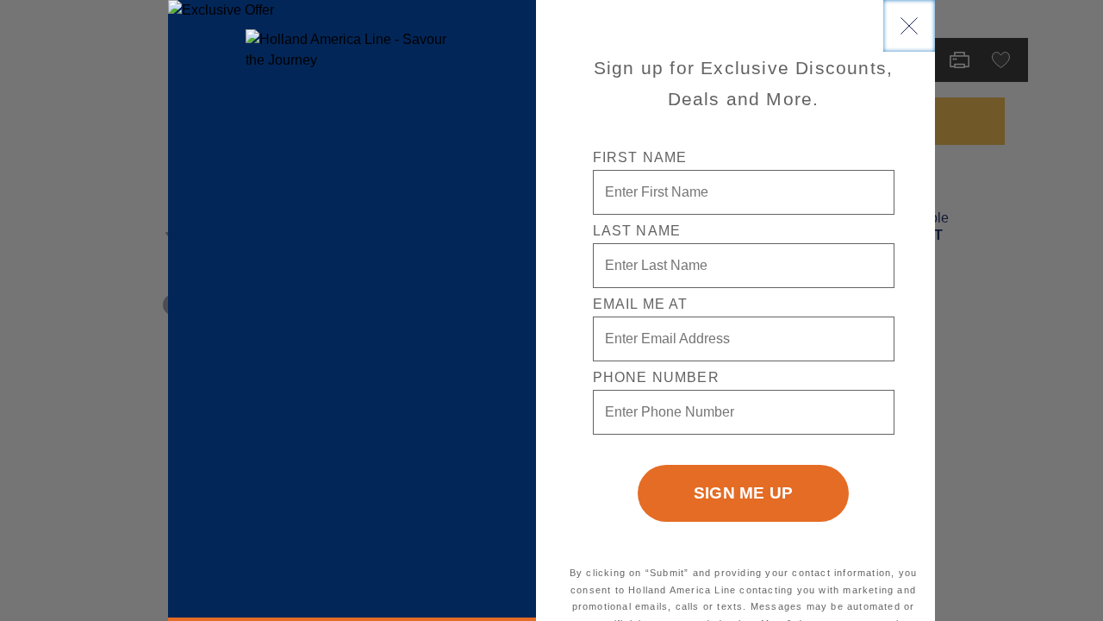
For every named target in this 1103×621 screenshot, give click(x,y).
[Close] (909, 26)
